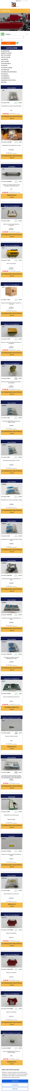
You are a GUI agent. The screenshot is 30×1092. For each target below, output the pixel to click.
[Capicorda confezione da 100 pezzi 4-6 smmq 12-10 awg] (11, 411)
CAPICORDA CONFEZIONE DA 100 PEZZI (11, 460)
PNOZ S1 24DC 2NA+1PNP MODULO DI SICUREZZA (11, 225)
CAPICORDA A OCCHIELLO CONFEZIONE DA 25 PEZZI (11, 579)
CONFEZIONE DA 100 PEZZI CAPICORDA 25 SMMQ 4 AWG (11, 540)
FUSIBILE (11, 836)
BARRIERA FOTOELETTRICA (8, 80)
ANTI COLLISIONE (6, 55)
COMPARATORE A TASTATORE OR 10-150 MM (11, 145)
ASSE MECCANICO (6, 63)
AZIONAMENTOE (5, 78)
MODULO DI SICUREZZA (11, 933)
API (11, 189)
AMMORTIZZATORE (6, 53)
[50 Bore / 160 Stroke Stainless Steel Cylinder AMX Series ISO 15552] (11, 175)
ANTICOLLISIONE (5, 57)
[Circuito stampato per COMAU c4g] (11, 687)
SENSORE (11, 797)
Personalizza (15, 1085)
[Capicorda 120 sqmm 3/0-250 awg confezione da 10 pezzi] (11, 647)
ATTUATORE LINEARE (6, 67)
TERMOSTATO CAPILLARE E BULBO (11, 815)
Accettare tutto (15, 1081)
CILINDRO (11, 167)
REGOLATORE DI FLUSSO (12, 718)
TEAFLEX (11, 780)
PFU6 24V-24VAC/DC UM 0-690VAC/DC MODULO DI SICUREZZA (11, 382)
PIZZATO (11, 937)
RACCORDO (11, 88)
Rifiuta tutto (15, 1088)
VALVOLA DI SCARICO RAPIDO (11, 736)
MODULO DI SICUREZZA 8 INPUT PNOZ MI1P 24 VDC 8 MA (11, 304)
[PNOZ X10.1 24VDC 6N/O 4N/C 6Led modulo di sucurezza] (11, 332)
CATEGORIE (11, 48)
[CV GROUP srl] (15, 4)
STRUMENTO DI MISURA (11, 127)
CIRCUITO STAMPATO (11, 679)
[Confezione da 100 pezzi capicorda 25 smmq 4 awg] (11, 529)
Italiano (19, 0)
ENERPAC (11, 898)
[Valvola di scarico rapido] (11, 726)
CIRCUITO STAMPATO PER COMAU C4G (11, 696)
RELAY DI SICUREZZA (11, 206)
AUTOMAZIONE (5, 69)
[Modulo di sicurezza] (11, 923)
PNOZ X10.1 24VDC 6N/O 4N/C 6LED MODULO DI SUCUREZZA (11, 343)
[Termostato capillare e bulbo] (11, 805)
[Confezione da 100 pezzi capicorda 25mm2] (11, 96)
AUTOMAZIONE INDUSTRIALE (9, 72)
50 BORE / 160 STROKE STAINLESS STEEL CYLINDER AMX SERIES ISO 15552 (11, 185)
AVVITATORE (4, 74)
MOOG (11, 701)
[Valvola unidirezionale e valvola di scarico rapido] (11, 1041)
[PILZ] (11, 228)
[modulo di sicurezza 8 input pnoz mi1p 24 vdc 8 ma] (12, 293)
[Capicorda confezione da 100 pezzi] (11, 451)
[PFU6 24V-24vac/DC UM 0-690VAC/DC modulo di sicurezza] (11, 372)
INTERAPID (11, 149)
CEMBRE (11, 425)
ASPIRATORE (4, 59)
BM (11, 110)
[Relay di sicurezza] (11, 254)
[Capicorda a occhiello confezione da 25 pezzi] (11, 569)
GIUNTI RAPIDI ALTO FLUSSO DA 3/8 (11, 893)
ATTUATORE (4, 65)
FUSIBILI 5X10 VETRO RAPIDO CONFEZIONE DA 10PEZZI (11, 855)
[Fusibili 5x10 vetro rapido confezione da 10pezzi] (11, 844)
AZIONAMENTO (5, 76)
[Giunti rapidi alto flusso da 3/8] (11, 884)
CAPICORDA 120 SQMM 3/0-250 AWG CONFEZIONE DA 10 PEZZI (11, 658)
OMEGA (11, 858)
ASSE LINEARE (5, 61)
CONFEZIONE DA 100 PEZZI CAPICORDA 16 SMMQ (11, 499)
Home (11, 21)
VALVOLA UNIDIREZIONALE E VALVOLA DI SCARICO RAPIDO (11, 1052)
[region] (15, 1079)
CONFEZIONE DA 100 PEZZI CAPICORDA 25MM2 (11, 106)
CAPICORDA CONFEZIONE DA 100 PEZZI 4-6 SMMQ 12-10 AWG (11, 422)
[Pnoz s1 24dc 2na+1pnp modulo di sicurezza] (11, 214)
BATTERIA (3, 82)
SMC (11, 740)
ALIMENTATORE (5, 51)
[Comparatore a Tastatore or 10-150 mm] (11, 135)
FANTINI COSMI (11, 819)
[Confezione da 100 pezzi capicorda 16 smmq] (11, 490)
